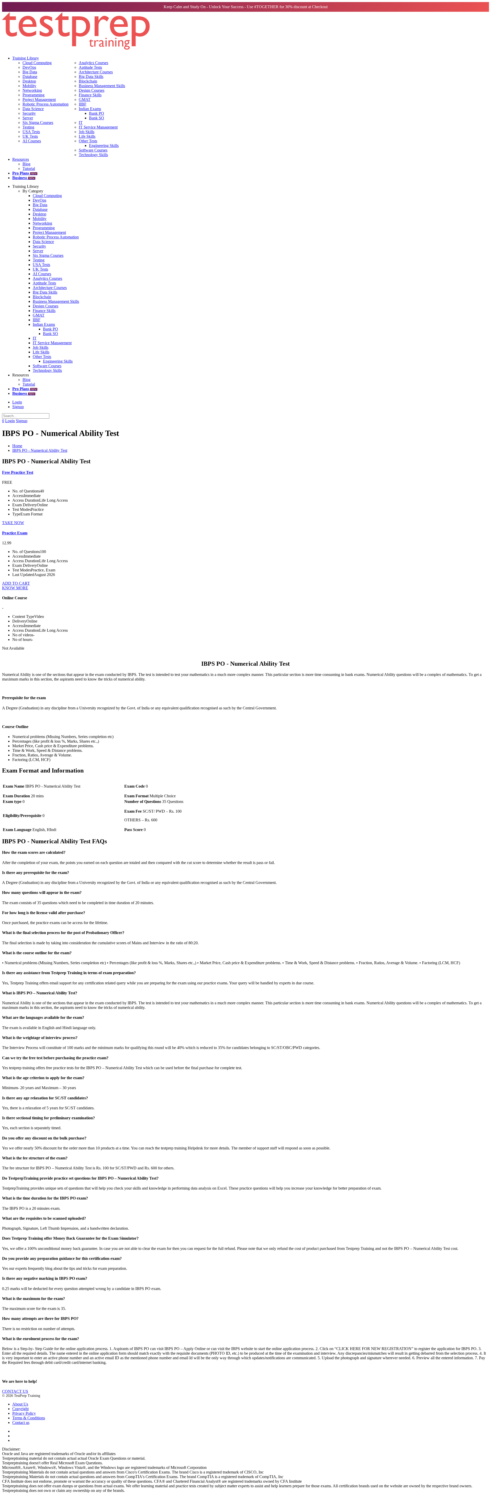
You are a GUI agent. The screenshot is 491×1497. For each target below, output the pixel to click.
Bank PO (96, 113)
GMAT (85, 99)
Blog (26, 164)
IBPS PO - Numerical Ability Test (39, 450)
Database (30, 76)
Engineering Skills (104, 145)
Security (29, 113)
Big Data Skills (91, 76)
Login (17, 402)
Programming (33, 95)
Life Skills (87, 136)
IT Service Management (98, 127)
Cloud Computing (37, 63)
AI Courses (32, 141)
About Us (20, 1404)
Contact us (20, 1422)
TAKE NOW (13, 523)
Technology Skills (93, 155)
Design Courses (91, 90)
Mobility (29, 86)
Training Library (25, 58)
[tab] (245, 852)
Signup (18, 407)
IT (81, 122)
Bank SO (96, 118)
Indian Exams (90, 109)
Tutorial (29, 168)
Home (17, 446)
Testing (28, 127)
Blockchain (88, 81)
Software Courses (93, 150)
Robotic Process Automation (46, 104)
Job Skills (86, 132)
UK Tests (30, 136)
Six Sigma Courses (38, 122)
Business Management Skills (102, 86)
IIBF (82, 104)
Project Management (39, 99)
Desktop (29, 81)
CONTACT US (15, 1391)
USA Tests (31, 132)
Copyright (20, 1409)
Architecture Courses (96, 72)
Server (28, 118)
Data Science (33, 109)
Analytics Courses (93, 63)
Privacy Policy (24, 1413)
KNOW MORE (15, 588)
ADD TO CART (16, 583)
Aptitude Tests (90, 67)
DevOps (29, 67)
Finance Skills (90, 95)
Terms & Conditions (28, 1418)
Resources (20, 159)
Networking (32, 90)
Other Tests (88, 141)
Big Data (30, 72)
